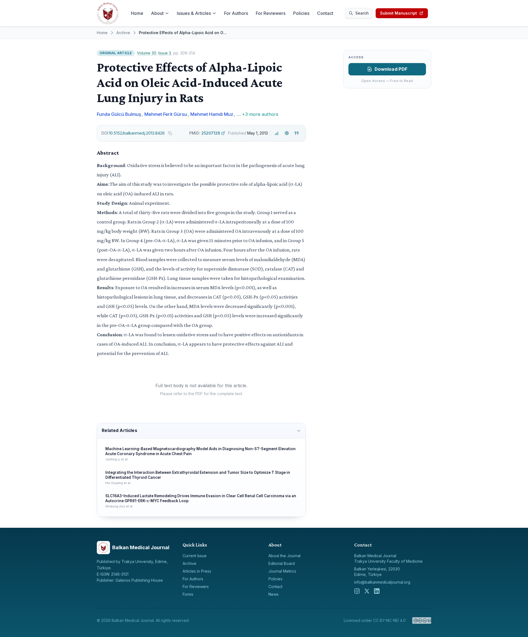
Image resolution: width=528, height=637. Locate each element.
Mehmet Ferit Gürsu (165, 114)
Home (137, 13)
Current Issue (195, 555)
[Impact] (276, 133)
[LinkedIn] (377, 591)
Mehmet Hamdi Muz (211, 114)
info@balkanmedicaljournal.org (382, 582)
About (157, 13)
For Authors (236, 13)
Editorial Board (281, 563)
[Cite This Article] (296, 133)
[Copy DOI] (170, 133)
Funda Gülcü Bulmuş (119, 114)
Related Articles (119, 430)
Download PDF (391, 69)
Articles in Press (197, 571)
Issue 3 (164, 53)
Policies (301, 13)
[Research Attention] (286, 133)
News (273, 594)
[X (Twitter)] (367, 591)
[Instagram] (357, 591)
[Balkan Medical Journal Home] (108, 13)
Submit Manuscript (398, 13)
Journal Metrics (282, 571)
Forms (188, 594)
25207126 (204, 133)
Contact (325, 13)
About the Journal (284, 555)
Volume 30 (146, 53)
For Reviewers (270, 13)
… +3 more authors (257, 114)
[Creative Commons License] (421, 620)
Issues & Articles (194, 13)
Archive (123, 32)
